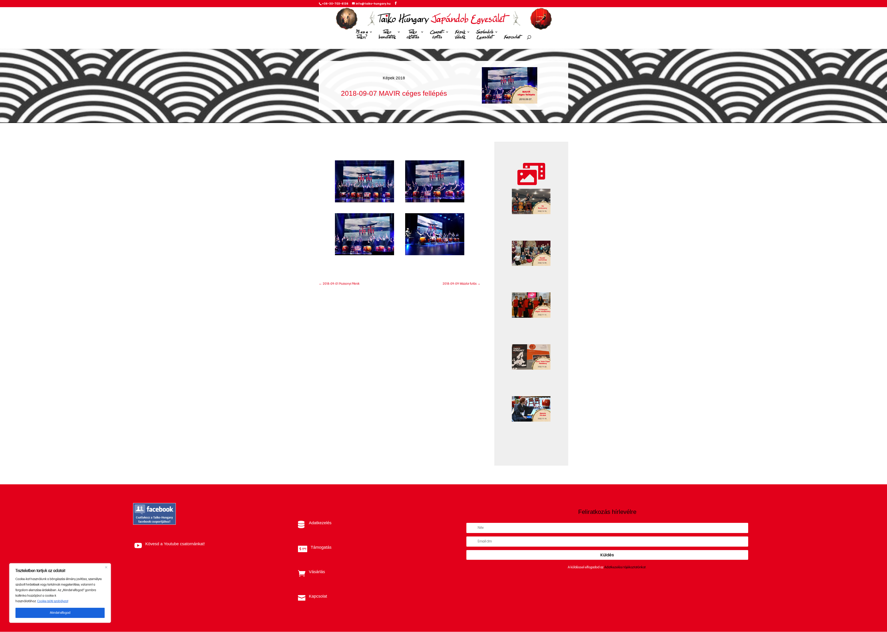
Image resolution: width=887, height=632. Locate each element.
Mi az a (362, 34)
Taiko (387, 34)
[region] (60, 593)
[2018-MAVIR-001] (364, 201)
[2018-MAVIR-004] (434, 254)
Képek (460, 34)
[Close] (106, 567)
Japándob (484, 34)
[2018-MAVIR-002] (434, 201)
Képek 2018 (394, 78)
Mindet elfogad (60, 612)
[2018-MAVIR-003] (364, 254)
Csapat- (437, 34)
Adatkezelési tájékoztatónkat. (625, 567)
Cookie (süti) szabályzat (52, 601)
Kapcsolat (512, 37)
